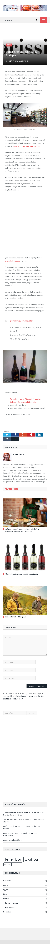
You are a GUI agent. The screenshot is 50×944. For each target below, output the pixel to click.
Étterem (6, 898)
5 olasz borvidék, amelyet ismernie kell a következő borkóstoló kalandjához (22, 530)
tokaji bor (31, 859)
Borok (5, 885)
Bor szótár (7, 881)
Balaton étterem (11, 903)
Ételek (5, 894)
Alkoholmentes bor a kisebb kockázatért (21, 574)
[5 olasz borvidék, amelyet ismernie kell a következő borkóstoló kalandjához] (25, 512)
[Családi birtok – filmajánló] (25, 600)
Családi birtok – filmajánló (15, 617)
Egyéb (9, 45)
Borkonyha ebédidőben (12, 840)
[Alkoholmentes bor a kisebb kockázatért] (25, 557)
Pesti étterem (10, 907)
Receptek (7, 912)
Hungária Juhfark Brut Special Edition (26, 146)
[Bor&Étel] (25, 7)
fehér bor (13, 859)
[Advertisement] (25, 224)
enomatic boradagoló (13, 261)
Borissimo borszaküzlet (21, 321)
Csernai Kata (13, 61)
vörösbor (7, 864)
